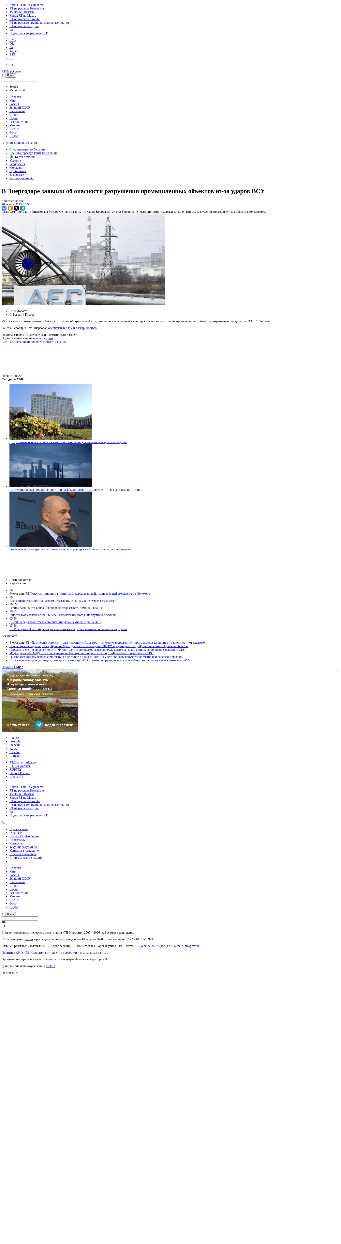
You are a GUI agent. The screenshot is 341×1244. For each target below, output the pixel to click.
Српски (14, 755)
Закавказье (16, 174)
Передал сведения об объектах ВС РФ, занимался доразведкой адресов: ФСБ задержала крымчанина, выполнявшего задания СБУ (97, 649)
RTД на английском (22, 762)
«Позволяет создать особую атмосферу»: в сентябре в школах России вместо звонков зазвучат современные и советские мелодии (96, 656)
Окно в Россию (19, 773)
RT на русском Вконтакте (26, 8)
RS (11, 58)
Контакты (16, 843)
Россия (14, 104)
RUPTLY (15, 769)
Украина (15, 160)
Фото (13, 132)
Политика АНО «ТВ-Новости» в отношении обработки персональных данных (55, 952)
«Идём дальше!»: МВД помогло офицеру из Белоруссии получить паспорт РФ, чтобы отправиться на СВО (81, 653)
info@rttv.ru (191, 946)
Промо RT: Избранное (24, 836)
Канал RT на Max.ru (22, 15)
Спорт (13, 114)
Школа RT (16, 776)
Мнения (14, 125)
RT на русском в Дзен (24, 26)
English (14, 737)
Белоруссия (17, 164)
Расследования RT (21, 178)
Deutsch (14, 741)
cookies (50, 966)
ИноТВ (14, 129)
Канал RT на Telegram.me (26, 5)
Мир (12, 100)
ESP (12, 54)
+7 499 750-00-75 (148, 946)
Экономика (17, 111)
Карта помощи (24, 157)
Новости (15, 97)
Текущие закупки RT (23, 847)
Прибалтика (17, 171)
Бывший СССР (19, 107)
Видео (13, 136)
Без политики (18, 121)
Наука (13, 118)
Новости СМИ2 (12, 667)
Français (14, 745)
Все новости (10, 636)
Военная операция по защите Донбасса (28, 341)
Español (14, 752)
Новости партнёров (22, 854)
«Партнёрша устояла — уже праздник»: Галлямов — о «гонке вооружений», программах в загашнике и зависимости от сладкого (117, 642)
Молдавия (16, 167)
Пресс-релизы (18, 829)
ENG (12, 40)
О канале (15, 832)
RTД (12, 64)
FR (11, 47)
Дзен (49, 338)
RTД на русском (20, 766)
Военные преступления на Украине (33, 153)
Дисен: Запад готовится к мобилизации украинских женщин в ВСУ (55, 622)
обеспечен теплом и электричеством (72, 328)
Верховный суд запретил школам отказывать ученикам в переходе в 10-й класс (62, 600)
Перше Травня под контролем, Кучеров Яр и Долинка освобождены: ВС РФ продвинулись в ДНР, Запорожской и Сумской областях (98, 646)
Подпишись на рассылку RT (28, 33)
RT (4, 925)
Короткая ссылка (13, 200)
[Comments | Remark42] (170, 358)
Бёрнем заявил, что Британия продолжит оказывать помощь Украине (56, 607)
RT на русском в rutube (24, 19)
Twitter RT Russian (21, 12)
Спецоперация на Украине (19, 142)
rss (11, 29)
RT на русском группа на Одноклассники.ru (39, 22)
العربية (13, 51)
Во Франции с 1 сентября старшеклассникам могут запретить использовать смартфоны (68, 629)
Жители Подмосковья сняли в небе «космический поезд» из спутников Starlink (62, 615)
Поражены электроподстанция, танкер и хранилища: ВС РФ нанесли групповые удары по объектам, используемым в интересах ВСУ (99, 660)
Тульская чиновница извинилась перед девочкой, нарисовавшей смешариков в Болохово (89, 593)
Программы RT (19, 840)
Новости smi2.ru (12, 375)
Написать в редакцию (24, 850)
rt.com (29, 939)
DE (11, 43)
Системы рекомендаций (25, 857)
